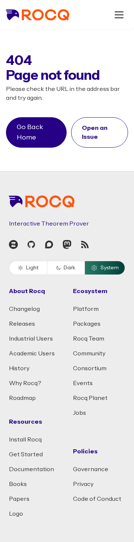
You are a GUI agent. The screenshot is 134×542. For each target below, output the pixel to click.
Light (32, 267)
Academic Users (32, 354)
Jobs (79, 413)
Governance (90, 469)
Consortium (89, 368)
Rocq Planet (90, 398)
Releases (22, 324)
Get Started (26, 454)
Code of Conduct (97, 499)
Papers (19, 499)
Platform (86, 309)
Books (18, 484)
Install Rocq (25, 440)
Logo (16, 514)
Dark (69, 267)
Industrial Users (31, 339)
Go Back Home (30, 132)
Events (83, 383)
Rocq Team (88, 339)
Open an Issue (95, 132)
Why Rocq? (25, 383)
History (19, 368)
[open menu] (119, 15)
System (109, 267)
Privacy (83, 484)
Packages (86, 324)
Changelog (24, 309)
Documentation (31, 469)
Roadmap (22, 398)
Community (89, 354)
